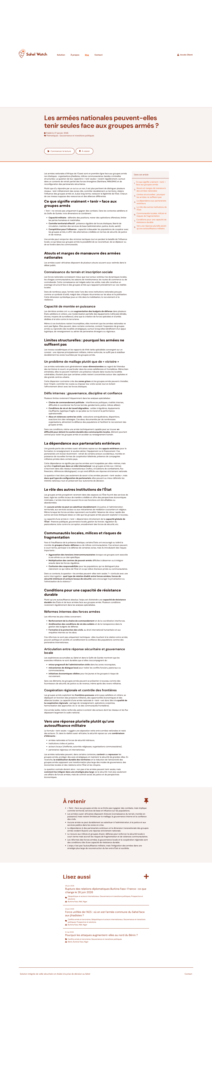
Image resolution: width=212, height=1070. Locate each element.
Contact (99, 55)
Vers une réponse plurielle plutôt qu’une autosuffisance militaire (151, 227)
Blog (87, 55)
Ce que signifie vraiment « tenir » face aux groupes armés (151, 183)
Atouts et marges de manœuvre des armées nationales (151, 189)
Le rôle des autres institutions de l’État (152, 208)
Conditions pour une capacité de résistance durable (151, 221)
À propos (75, 55)
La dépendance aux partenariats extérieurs (151, 202)
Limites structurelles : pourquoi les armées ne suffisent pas (151, 195)
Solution (61, 55)
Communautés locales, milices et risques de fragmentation (151, 214)
